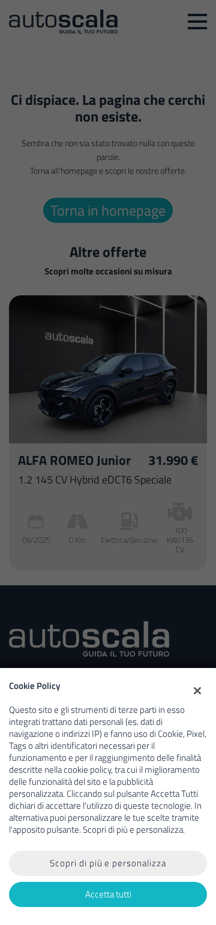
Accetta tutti (108, 894)
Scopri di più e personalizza (108, 863)
